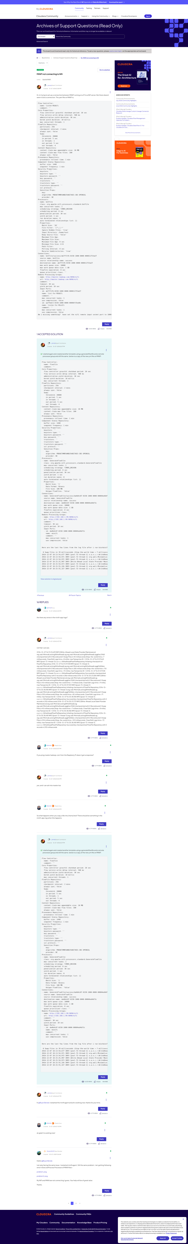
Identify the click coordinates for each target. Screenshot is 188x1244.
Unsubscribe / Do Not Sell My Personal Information (93, 1229)
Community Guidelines (64, 1214)
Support (106, 8)
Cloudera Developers (129, 16)
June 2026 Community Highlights (126, 106)
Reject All (163, 1238)
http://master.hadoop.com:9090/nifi (62, 277)
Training (89, 8)
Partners (97, 8)
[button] (109, 92)
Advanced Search (42, 41)
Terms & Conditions (60, 1229)
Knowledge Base (84, 1222)
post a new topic (116, 51)
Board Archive (46, 58)
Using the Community (100, 16)
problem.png (42, 1172)
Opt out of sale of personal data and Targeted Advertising (132, 1238)
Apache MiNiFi (47, 79)
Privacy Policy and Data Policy (73, 1229)
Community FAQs (83, 1214)
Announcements (71, 16)
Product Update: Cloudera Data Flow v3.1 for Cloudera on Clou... (130, 126)
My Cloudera (42, 1222)
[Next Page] (80, 1203)
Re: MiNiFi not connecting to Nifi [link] (90, 58)
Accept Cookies (177, 1238)
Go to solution (104, 70)
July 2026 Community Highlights (126, 100)
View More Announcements (132, 132)
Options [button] (41, 63)
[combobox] (90, 36)
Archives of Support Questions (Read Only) (65, 58)
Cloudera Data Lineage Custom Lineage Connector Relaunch (132, 112)
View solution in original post (51, 579)
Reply (107, 324)
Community (79, 8)
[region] (152, 1230)
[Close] (183, 1219)
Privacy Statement (171, 1233)
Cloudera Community (47, 16)
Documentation (68, 1222)
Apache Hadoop (45, 1231)
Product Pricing (100, 1222)
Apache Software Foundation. (87, 1231)
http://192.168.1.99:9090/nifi (64, 517)
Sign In (148, 16)
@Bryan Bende (43, 1103)
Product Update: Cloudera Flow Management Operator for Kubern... (130, 119)
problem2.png (42, 1176)
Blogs (114, 16)
